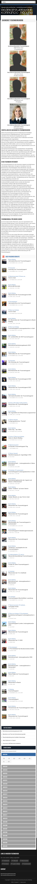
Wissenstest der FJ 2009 (15, 640)
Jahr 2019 (5, 787)
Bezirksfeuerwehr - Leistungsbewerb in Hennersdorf (19, 666)
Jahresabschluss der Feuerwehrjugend (19, 261)
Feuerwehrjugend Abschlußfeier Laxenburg (20, 598)
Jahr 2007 (5, 829)
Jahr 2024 (5, 770)
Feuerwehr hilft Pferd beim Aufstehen (12, 743)
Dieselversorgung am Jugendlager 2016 (19, 455)
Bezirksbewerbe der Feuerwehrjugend (19, 370)
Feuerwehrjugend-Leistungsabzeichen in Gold (21, 328)
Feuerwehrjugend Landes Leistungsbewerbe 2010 (21, 624)
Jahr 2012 (5, 811)
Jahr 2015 (5, 801)
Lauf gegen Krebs (13, 606)
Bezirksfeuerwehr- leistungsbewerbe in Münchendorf (19, 582)
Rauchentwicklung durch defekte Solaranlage (14, 737)
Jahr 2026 (5, 754)
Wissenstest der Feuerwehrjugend (18, 404)
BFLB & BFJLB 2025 (14, 286)
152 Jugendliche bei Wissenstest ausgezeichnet (22, 412)
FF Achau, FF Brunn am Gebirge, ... (16, 436)
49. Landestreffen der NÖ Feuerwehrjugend (20, 337)
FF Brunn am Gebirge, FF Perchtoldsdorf (18, 613)
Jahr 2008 (5, 825)
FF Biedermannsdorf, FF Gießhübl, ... (17, 605)
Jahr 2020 (5, 784)
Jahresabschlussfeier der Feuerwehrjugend (20, 396)
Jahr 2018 (5, 790)
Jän (4, 758)
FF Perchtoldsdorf (12, 301)
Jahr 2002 (5, 846)
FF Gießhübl (11, 571)
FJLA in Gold (12, 278)
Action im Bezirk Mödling (15, 438)
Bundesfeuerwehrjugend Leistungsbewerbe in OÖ (21, 615)
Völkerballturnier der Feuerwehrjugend (19, 353)
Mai (24, 758)
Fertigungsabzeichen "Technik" (17, 421)
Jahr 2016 (5, 797)
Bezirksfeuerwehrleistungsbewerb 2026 (12, 731)
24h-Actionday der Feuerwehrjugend (18, 362)
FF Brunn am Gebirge (13, 310)
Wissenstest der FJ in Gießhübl (17, 573)
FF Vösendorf (11, 268)
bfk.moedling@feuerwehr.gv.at (8, 875)
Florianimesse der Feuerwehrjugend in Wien (21, 707)
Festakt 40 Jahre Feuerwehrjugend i (18, 564)
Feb (9, 758)
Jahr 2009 (5, 822)
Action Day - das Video (14, 429)
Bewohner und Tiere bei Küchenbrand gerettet (14, 734)
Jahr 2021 (5, 780)
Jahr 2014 (5, 804)
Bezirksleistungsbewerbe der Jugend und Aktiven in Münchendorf (20, 480)
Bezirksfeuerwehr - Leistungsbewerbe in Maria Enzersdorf (21, 464)
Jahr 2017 (5, 794)
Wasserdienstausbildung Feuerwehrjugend (20, 556)
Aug (9, 761)
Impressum (23, 882)
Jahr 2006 (5, 832)
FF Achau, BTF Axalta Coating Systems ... (18, 402)
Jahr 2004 (5, 839)
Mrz (14, 758)
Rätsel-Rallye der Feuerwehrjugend (18, 674)
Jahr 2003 (5, 842)
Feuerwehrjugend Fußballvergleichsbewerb (20, 530)
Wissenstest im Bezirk (14, 682)
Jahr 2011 (5, 815)
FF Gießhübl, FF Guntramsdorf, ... (16, 470)
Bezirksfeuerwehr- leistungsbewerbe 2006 (20, 657)
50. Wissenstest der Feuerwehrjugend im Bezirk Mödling (22, 320)
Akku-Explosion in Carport (9, 740)
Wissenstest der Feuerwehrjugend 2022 (19, 379)
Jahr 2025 (5, 766)
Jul (3, 761)
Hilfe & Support (14, 882)
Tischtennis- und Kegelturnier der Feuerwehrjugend (17, 548)
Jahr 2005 (5, 835)
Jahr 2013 (5, 808)
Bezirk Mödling (12, 259)
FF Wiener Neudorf (13, 419)
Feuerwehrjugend (13, 691)
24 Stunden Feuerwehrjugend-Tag (18, 446)
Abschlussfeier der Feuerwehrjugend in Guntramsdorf (19, 523)
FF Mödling (11, 689)
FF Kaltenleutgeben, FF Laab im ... (16, 554)
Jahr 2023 (5, 773)
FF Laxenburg (11, 596)
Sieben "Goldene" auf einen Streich (18, 488)
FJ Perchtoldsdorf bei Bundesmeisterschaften (21, 648)
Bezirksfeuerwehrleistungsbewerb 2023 (19, 345)
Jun (29, 758)
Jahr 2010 (5, 818)
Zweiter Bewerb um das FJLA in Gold (18, 497)
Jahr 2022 (5, 777)
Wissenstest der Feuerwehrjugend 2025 (19, 294)
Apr (19, 758)
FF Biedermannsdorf (13, 445)
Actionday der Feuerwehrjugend (17, 269)
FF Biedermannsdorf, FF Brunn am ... (17, 276)
